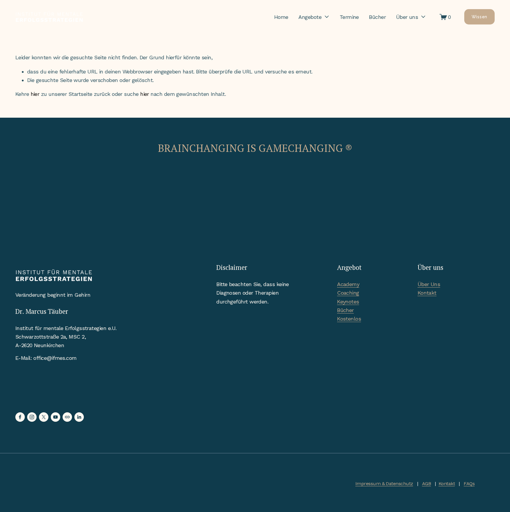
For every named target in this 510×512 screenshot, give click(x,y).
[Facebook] (20, 417)
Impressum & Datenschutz (384, 483)
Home (281, 17)
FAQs (469, 483)
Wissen (479, 16)
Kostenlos (349, 319)
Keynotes (348, 301)
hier (35, 94)
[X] (43, 417)
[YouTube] (55, 417)
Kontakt (427, 293)
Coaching (348, 293)
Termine (349, 17)
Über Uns (429, 284)
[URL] (67, 417)
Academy (348, 284)
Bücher (377, 17)
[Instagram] (32, 417)
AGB (426, 483)
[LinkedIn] (79, 417)
